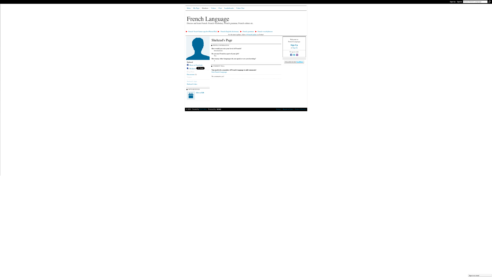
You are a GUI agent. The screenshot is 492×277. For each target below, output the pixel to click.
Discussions (190, 74)
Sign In (459, 2)
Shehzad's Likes (192, 84)
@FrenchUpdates (251, 34)
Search (490, 2)
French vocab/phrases (265, 31)
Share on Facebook (196, 65)
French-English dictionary (230, 31)
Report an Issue (288, 109)
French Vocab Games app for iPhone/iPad (202, 31)
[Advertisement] (231, 29)
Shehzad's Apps (192, 81)
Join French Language (219, 72)
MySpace (192, 68)
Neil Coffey (203, 109)
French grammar (248, 31)
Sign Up (452, 2)
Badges (278, 109)
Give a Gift (200, 92)
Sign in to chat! (474, 275)
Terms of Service (300, 109)
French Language (208, 18)
